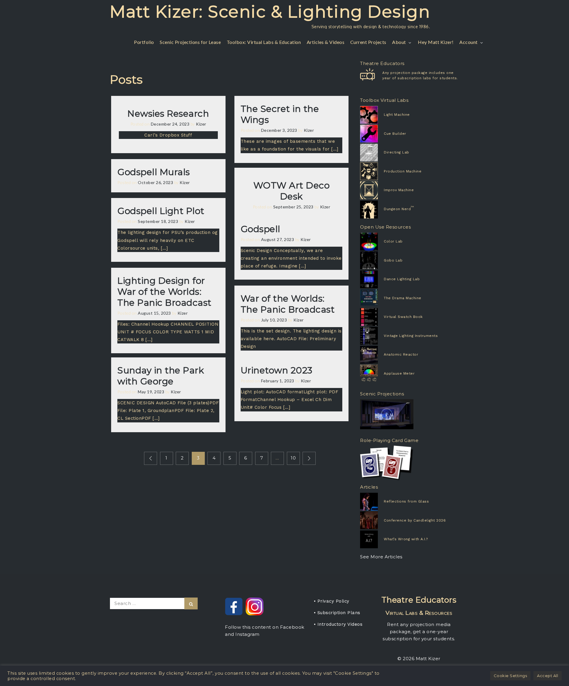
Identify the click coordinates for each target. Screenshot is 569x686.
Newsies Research (168, 113)
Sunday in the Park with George (160, 376)
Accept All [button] (547, 675)
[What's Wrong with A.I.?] (382, 539)
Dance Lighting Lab (402, 279)
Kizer (201, 123)
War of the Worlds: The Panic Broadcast (288, 304)
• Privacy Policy (331, 601)
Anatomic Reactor (401, 354)
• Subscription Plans (337, 612)
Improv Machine (399, 190)
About (399, 42)
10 (293, 458)
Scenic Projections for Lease (190, 42)
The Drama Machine (402, 298)
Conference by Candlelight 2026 (415, 520)
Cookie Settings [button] (510, 675)
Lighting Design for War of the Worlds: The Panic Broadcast (164, 291)
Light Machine (397, 115)
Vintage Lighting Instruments (411, 336)
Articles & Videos (326, 42)
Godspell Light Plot (160, 210)
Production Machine (402, 171)
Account (468, 42)
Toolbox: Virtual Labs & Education (264, 42)
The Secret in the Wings (280, 114)
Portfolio (144, 42)
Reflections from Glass (406, 501)
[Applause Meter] (378, 373)
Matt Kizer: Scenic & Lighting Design (270, 11)
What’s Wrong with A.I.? (406, 539)
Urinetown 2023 (277, 370)
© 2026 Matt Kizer (418, 658)
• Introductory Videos (338, 624)
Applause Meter (399, 373)
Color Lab (393, 241)
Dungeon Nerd (397, 209)
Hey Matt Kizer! (436, 42)
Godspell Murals (153, 172)
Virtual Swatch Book (403, 317)
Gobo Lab (393, 260)
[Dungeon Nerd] (378, 209)
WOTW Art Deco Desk (291, 191)
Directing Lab (396, 152)
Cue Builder (395, 134)
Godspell (260, 229)
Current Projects (368, 42)
